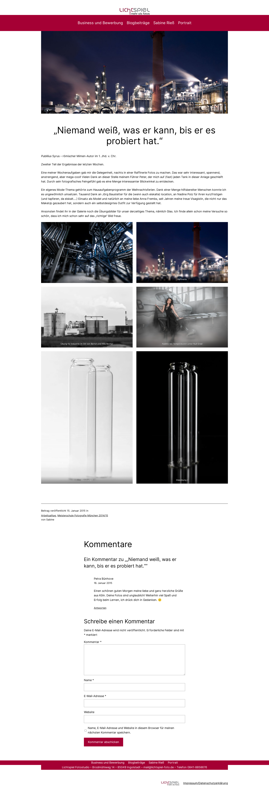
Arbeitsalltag (48, 515)
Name (89, 680)
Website (89, 712)
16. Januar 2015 (103, 583)
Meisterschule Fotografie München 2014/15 (82, 515)
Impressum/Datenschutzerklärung (205, 783)
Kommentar (92, 642)
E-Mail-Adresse (95, 696)
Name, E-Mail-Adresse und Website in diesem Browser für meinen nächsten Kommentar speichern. (131, 730)
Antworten (100, 607)
